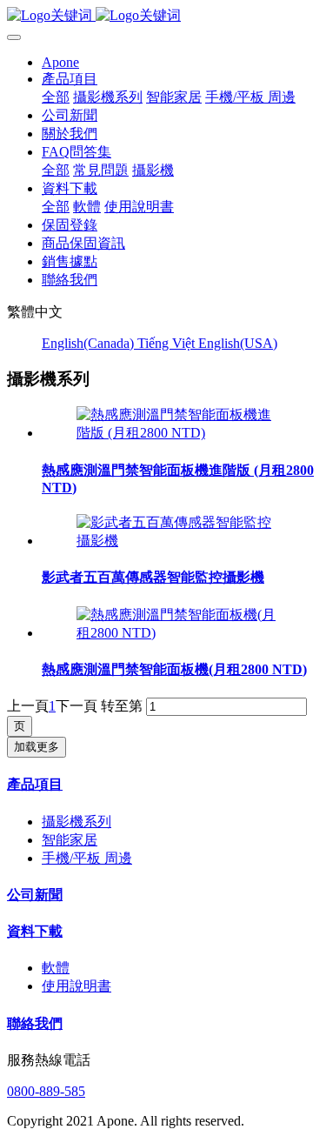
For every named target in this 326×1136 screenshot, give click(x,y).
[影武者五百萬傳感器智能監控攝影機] (180, 540)
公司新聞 (35, 894)
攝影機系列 (76, 821)
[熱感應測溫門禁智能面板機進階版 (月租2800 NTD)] (180, 432)
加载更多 (36, 746)
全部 (56, 97)
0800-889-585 (46, 1091)
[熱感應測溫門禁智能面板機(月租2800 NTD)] (180, 632)
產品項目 (35, 784)
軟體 (56, 967)
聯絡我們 (35, 1023)
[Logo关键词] (163, 16)
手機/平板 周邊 (87, 858)
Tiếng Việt (167, 343)
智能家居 (69, 839)
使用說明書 (76, 986)
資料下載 (35, 931)
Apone (60, 62)
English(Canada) (89, 343)
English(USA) (237, 343)
